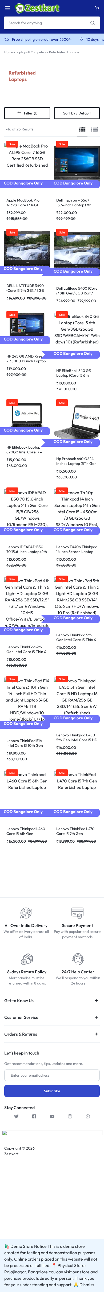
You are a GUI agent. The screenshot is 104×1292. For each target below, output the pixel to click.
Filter (30, 113)
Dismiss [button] (86, 1284)
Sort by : (77, 113)
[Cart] (97, 8)
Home (8, 52)
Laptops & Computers (30, 52)
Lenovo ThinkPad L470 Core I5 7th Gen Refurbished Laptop (75, 833)
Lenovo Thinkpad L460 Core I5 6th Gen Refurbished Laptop (25, 833)
